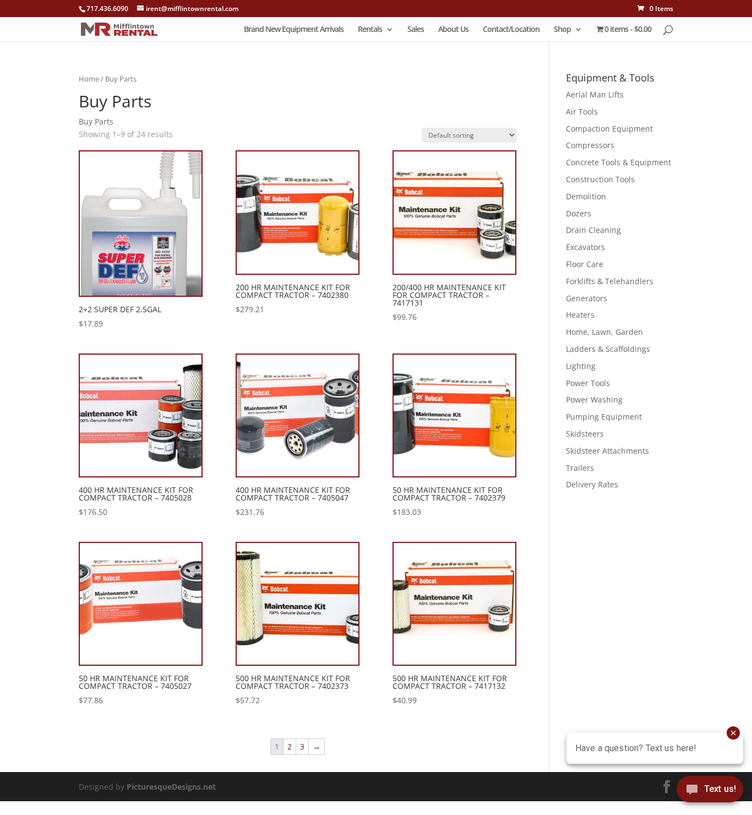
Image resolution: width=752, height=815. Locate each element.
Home (89, 79)
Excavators (585, 247)
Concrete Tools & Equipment (618, 162)
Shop (562, 29)
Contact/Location (511, 29)
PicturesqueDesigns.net (171, 786)
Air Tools (582, 111)
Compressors (590, 145)
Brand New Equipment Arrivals (294, 29)
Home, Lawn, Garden (604, 332)
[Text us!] (710, 792)
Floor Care (584, 264)
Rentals (370, 29)
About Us (453, 29)
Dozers (578, 213)
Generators (586, 298)
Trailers (580, 468)
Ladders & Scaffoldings (608, 349)
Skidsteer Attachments (607, 450)
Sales (415, 29)
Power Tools (588, 383)
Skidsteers (585, 433)
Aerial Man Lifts (595, 94)
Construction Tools (600, 179)
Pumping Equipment (604, 416)
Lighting (581, 366)
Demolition (586, 196)
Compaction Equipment (609, 128)
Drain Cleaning (593, 230)
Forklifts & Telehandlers (609, 281)
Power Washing (594, 399)
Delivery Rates (592, 484)
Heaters (580, 314)
